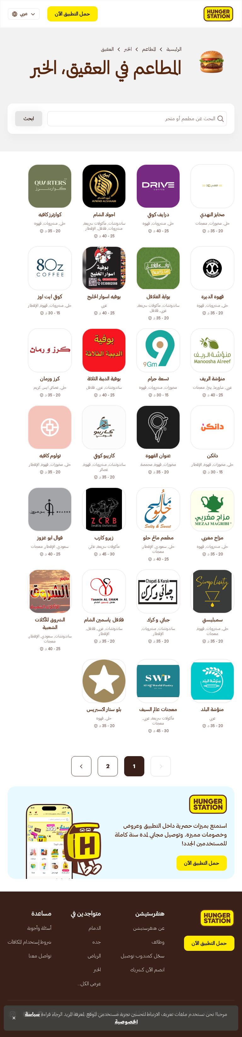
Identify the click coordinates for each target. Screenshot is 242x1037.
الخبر (128, 49)
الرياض (94, 955)
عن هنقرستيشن (148, 928)
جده (96, 942)
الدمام (95, 928)
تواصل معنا (40, 955)
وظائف (158, 942)
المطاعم (149, 49)
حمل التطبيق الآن (72, 13)
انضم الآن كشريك (147, 969)
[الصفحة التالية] (81, 766)
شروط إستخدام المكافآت (29, 942)
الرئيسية (174, 49)
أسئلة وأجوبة (39, 928)
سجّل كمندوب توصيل (142, 955)
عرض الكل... (89, 983)
